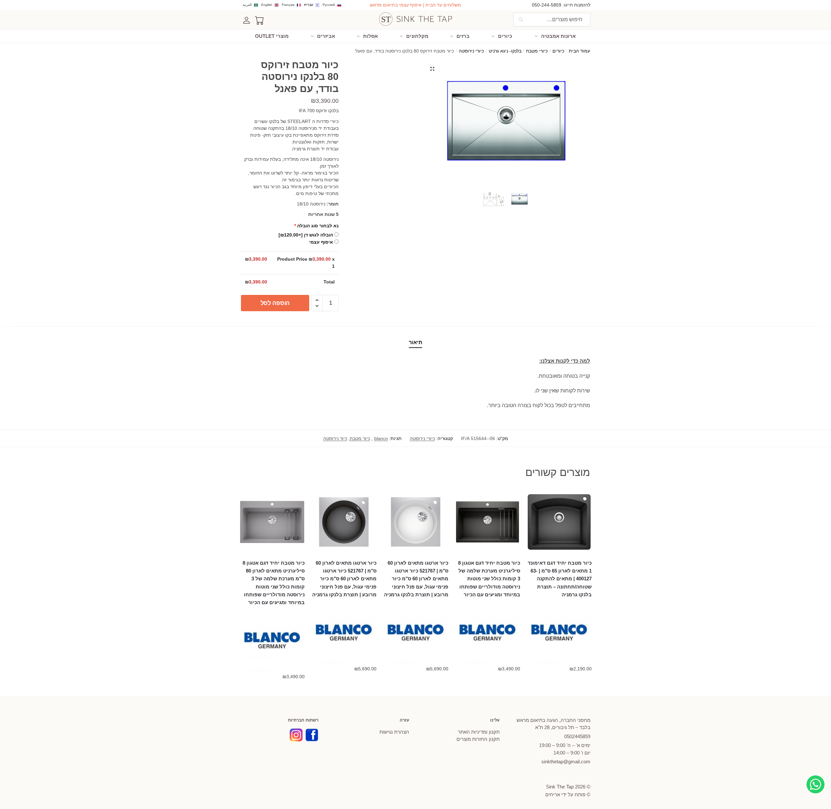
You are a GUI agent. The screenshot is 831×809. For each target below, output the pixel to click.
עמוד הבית (579, 51)
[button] (432, 69)
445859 (577, 736)
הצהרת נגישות (394, 732)
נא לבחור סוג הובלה (316, 225)
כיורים (558, 51)
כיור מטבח (360, 438)
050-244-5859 (546, 5)
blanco (381, 438)
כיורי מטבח (537, 51)
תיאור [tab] (415, 342)
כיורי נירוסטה (471, 51)
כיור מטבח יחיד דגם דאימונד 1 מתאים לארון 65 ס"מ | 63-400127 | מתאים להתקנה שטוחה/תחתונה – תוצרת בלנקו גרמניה (560, 578)
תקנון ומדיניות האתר (479, 732)
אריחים (552, 794)
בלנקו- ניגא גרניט (505, 51)
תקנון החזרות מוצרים (478, 739)
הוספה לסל (275, 303)
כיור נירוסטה (335, 438)
